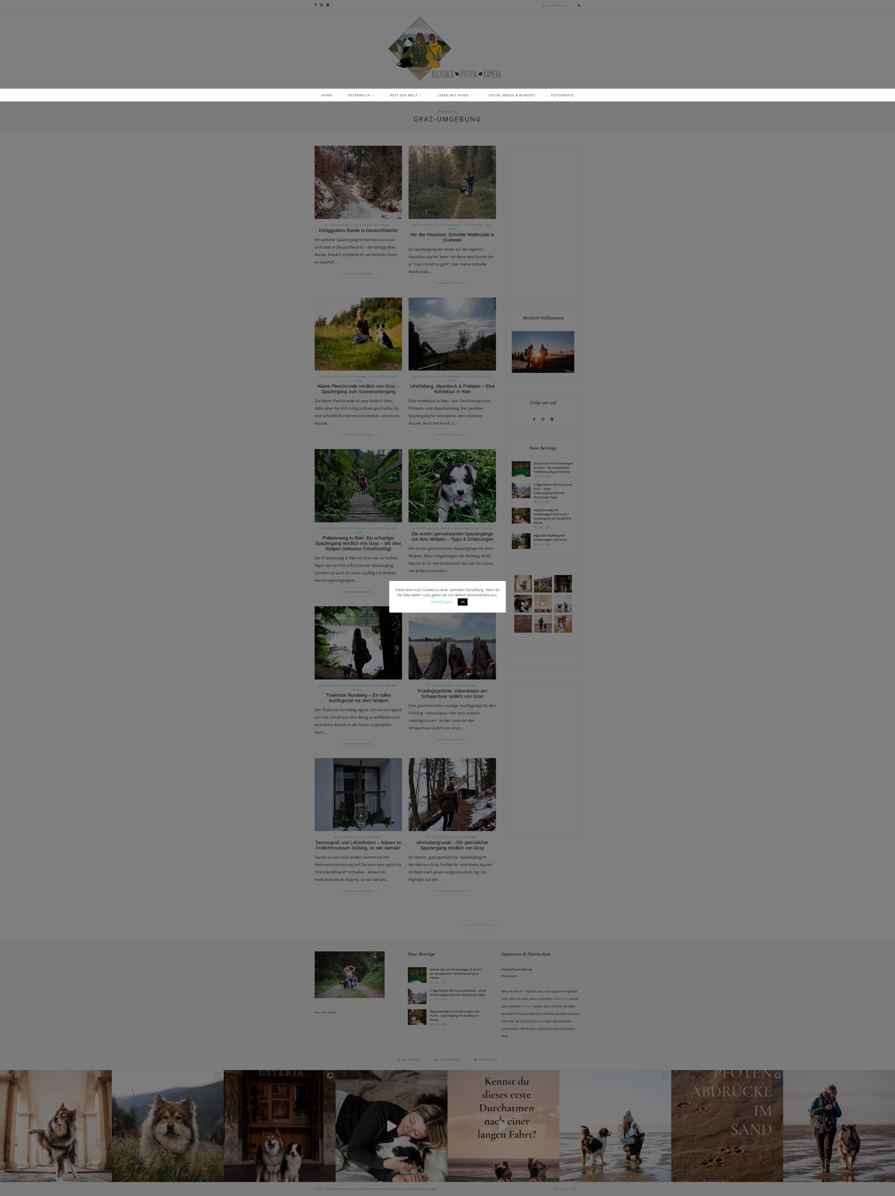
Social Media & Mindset (512, 95)
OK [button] (463, 602)
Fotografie (562, 95)
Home (326, 95)
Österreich (359, 95)
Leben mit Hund (453, 95)
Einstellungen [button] (441, 601)
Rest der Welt (404, 95)
